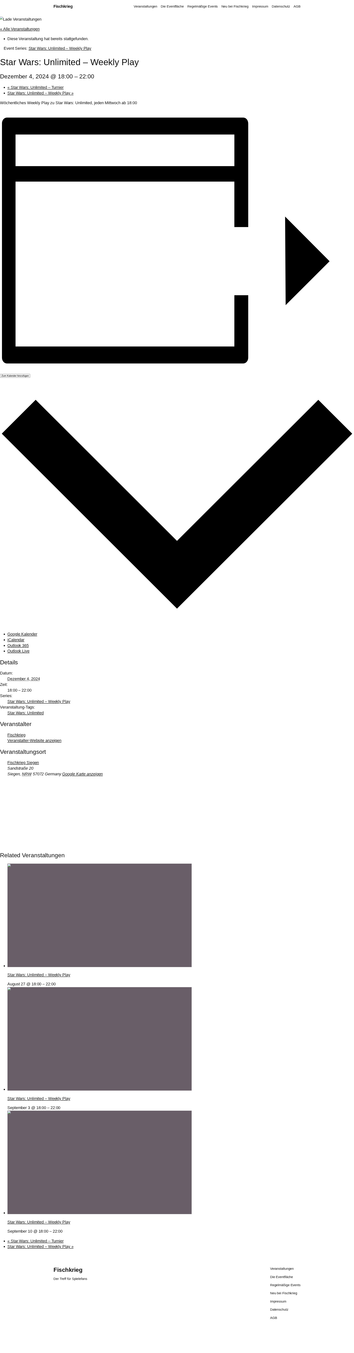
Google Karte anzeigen (82, 774)
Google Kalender (22, 634)
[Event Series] (58, 984)
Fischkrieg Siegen (23, 762)
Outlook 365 (18, 645)
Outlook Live (18, 651)
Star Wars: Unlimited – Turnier (35, 87)
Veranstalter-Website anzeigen (34, 740)
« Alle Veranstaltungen (20, 29)
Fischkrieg (62, 6)
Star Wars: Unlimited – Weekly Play (40, 93)
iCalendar (15, 639)
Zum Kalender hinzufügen (15, 375)
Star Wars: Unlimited (25, 713)
